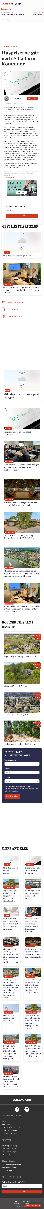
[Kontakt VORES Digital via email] (26, 1109)
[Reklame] (22, 188)
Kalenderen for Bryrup (9, 1152)
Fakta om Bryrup (8, 1155)
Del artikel (31, 98)
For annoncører (7, 1124)
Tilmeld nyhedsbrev (33, 1206)
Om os (4, 1121)
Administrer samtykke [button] (9, 1133)
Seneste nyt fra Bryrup (9, 1146)
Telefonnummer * (11, 760)
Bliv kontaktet (12, 796)
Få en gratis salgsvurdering (11, 1164)
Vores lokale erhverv (9, 1149)
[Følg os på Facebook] (17, 1109)
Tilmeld (22, 216)
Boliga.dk (11, 177)
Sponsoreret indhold (9, 1167)
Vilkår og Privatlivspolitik (11, 1127)
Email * (7, 769)
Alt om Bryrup (7, 1170)
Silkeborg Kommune (9, 1161)
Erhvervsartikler (7, 1158)
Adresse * (8, 777)
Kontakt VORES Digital (10, 1130)
